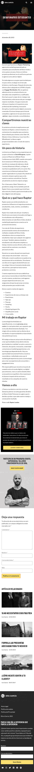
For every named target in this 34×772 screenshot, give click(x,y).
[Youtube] (2, 768)
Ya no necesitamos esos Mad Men (17, 613)
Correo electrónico (8, 560)
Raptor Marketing (24, 65)
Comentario (6, 529)
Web (3, 567)
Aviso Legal (4, 706)
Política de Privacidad (8, 712)
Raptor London (14, 402)
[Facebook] (17, 768)
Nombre (5, 552)
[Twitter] (10, 768)
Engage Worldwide (11, 90)
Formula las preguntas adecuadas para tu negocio (14, 644)
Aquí (7, 194)
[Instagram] (6, 768)
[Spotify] (21, 768)
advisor (5, 116)
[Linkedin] (13, 768)
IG (19, 90)
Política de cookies (7, 709)
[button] (26, 2)
